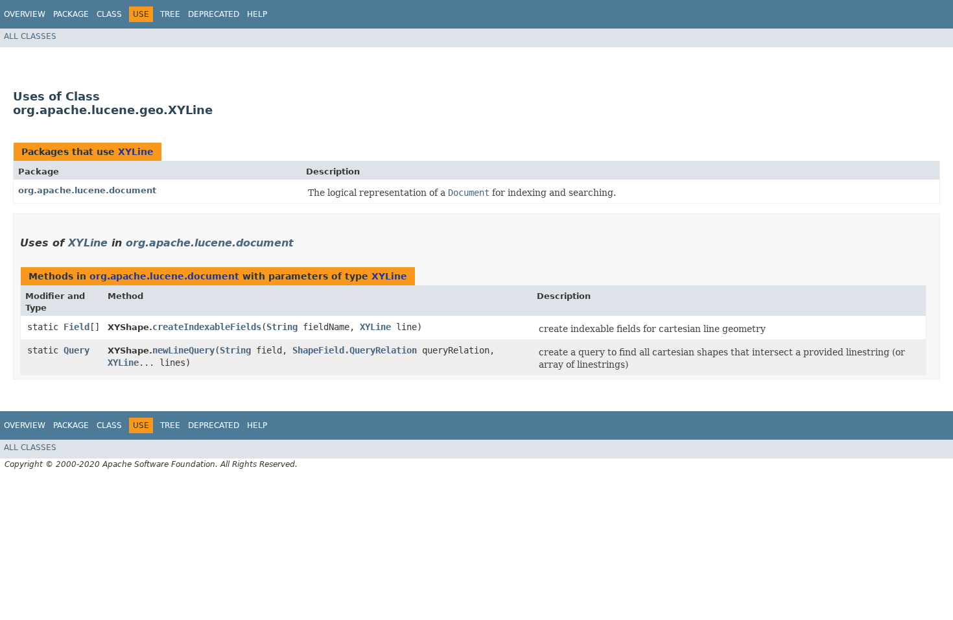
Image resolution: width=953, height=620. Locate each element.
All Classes (30, 36)
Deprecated (213, 14)
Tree (170, 14)
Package (71, 14)
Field (76, 327)
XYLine (136, 152)
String (282, 327)
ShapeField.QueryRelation (354, 350)
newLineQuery (183, 350)
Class (109, 14)
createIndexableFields (206, 327)
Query (76, 350)
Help (257, 14)
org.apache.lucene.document (87, 190)
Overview (24, 14)
